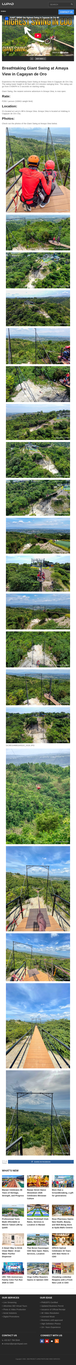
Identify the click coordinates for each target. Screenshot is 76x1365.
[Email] (52, 1341)
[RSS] (57, 1341)
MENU (4, 11)
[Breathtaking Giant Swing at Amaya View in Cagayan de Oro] (13, 1181)
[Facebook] (42, 1341)
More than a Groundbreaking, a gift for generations (62, 1193)
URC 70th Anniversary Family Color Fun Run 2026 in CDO (12, 1280)
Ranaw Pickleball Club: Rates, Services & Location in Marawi (38, 1222)
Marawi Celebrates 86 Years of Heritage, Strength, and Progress (13, 1193)
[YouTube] (47, 1341)
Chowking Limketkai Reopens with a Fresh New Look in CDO (62, 1280)
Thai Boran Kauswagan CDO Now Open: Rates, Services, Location (38, 1251)
